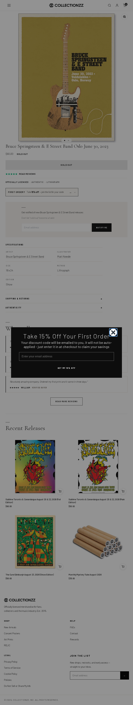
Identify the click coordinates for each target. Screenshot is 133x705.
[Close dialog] (113, 332)
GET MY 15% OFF (67, 368)
